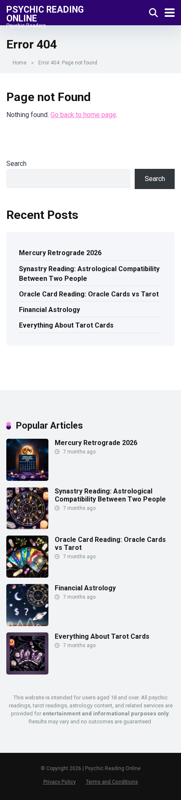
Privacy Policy (59, 782)
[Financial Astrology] (27, 624)
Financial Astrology (49, 310)
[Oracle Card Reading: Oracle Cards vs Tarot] (27, 575)
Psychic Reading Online (45, 13)
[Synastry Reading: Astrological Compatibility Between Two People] (27, 527)
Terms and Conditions (112, 782)
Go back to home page (83, 115)
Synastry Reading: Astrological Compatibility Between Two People (89, 274)
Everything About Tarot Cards (66, 325)
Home (20, 63)
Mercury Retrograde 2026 (60, 253)
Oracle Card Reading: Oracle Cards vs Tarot (89, 294)
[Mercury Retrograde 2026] (27, 479)
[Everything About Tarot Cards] (27, 672)
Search (16, 164)
